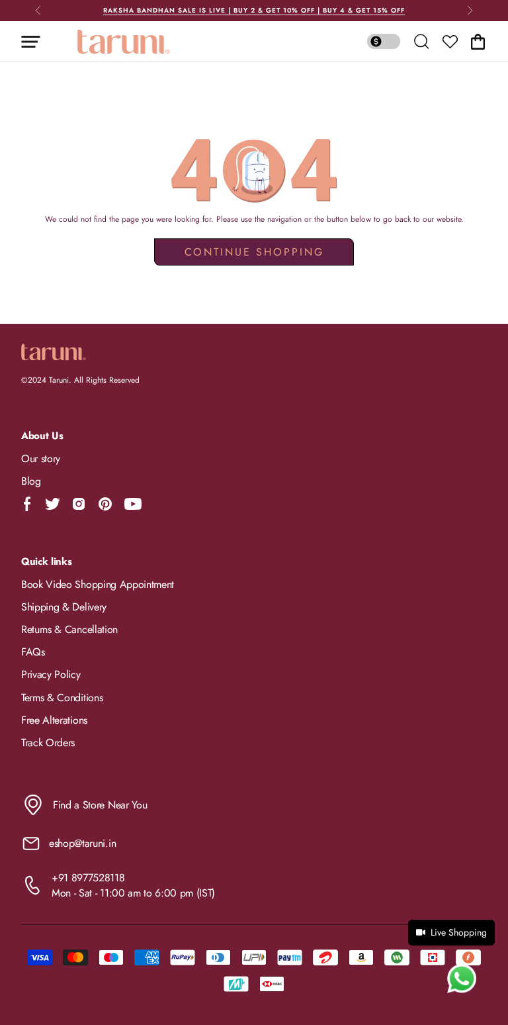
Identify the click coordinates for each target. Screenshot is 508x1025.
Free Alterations (54, 720)
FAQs (33, 651)
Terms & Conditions (62, 697)
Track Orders (48, 742)
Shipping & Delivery (63, 606)
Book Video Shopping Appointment (97, 584)
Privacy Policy (51, 674)
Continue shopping (254, 252)
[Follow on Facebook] (27, 504)
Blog (31, 481)
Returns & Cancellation (69, 629)
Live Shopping (459, 932)
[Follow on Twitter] (52, 504)
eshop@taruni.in (82, 843)
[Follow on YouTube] (133, 504)
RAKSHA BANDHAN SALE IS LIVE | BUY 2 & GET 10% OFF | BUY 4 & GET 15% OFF (254, 10)
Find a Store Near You (100, 804)
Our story (40, 458)
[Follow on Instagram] (79, 504)
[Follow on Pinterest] (105, 504)
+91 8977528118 (88, 877)
